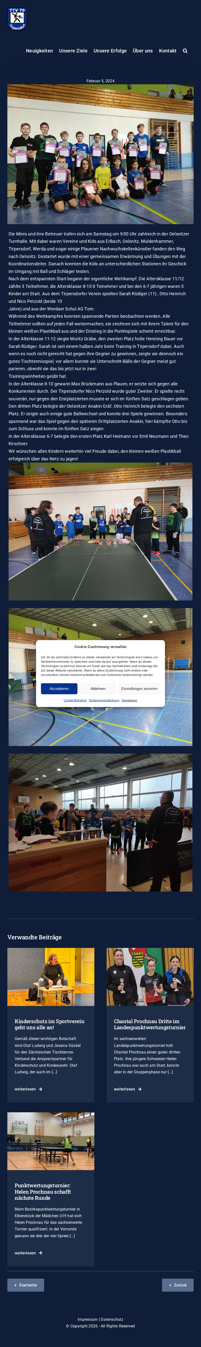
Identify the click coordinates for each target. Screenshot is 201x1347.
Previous (19, 909)
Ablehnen (97, 688)
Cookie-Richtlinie (75, 700)
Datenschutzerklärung (104, 700)
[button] (185, 50)
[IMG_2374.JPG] (50, 949)
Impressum (129, 700)
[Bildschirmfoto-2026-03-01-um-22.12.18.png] (150, 949)
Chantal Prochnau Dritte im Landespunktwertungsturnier (150, 1024)
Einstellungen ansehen (139, 688)
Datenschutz (112, 1319)
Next (186, 909)
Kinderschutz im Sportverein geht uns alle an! (50, 1024)
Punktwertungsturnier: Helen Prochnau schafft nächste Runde (43, 1191)
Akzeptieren (59, 688)
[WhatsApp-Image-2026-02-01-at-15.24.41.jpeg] (50, 1114)
